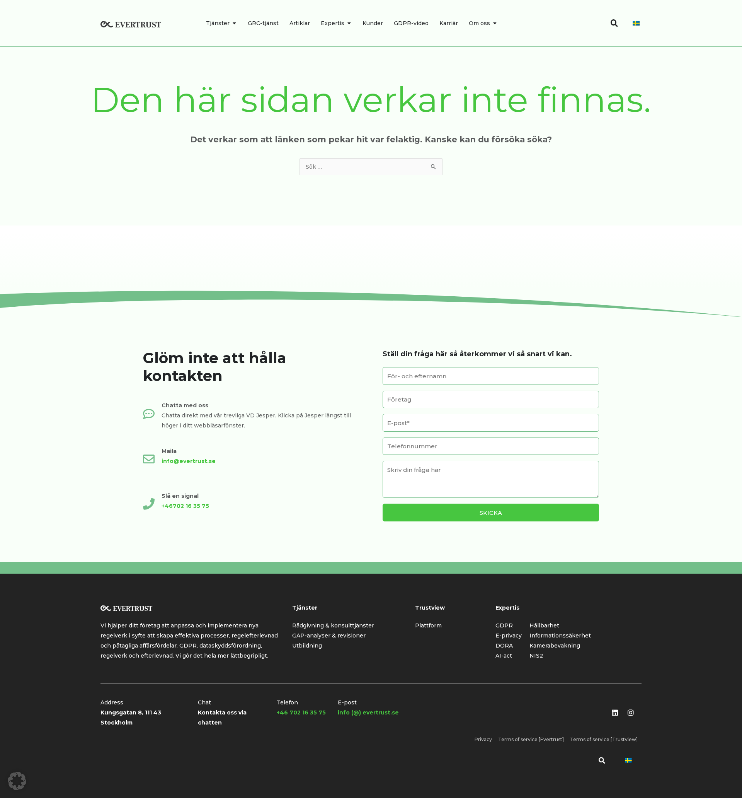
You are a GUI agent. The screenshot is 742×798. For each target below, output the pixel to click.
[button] (602, 760)
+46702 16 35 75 (185, 505)
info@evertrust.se (189, 461)
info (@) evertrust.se (368, 712)
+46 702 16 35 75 (301, 712)
